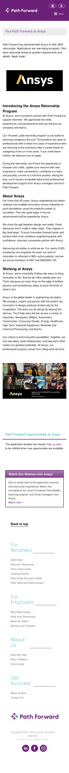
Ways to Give (18, 693)
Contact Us (17, 697)
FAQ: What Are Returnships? (27, 583)
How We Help (19, 654)
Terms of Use (41, 739)
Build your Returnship (23, 616)
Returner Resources (22, 564)
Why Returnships (21, 612)
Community (17, 664)
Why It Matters (19, 659)
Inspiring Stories (20, 573)
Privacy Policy (24, 739)
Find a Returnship (21, 569)
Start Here (16, 560)
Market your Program (23, 625)
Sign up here (54, 444)
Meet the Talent (19, 621)
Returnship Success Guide (26, 578)
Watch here (14, 502)
